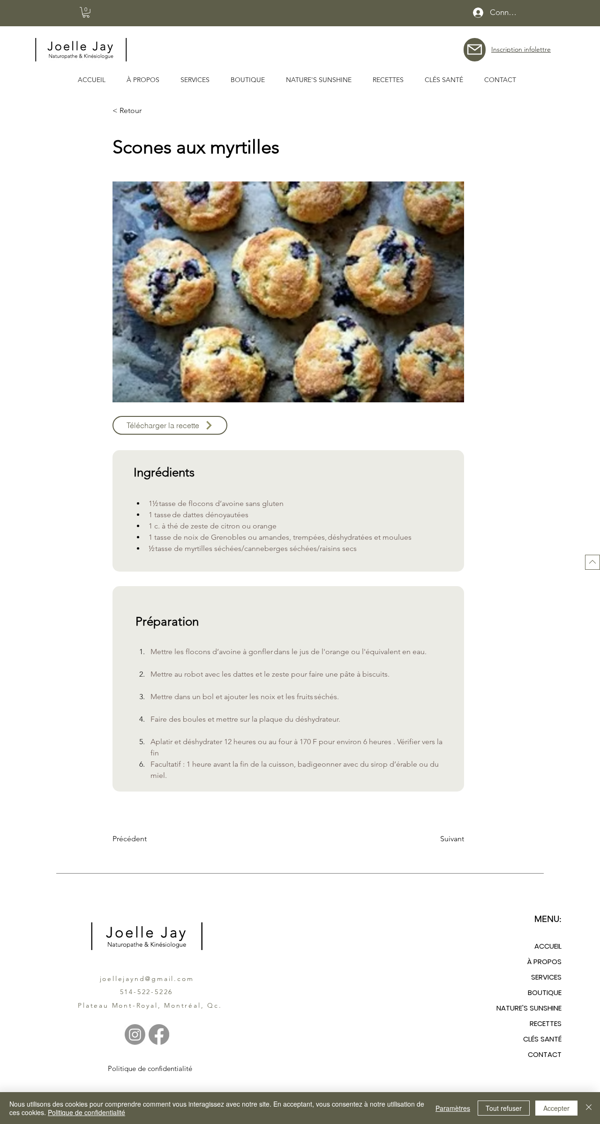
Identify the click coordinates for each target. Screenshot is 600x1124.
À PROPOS (544, 961)
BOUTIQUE (545, 992)
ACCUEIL (548, 946)
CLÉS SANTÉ (542, 1039)
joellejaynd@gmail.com (147, 978)
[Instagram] (135, 1034)
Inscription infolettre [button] (521, 49)
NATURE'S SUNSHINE (529, 1008)
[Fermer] (588, 1108)
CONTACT (545, 1054)
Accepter (556, 1108)
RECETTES (546, 1023)
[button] (86, 12)
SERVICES (546, 977)
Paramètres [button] (452, 1108)
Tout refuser (504, 1108)
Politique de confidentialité (86, 1112)
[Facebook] (159, 1034)
